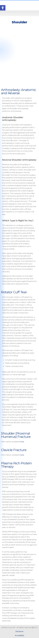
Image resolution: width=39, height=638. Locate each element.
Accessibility (19, 635)
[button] (19, 13)
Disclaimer (19, 631)
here (22, 442)
